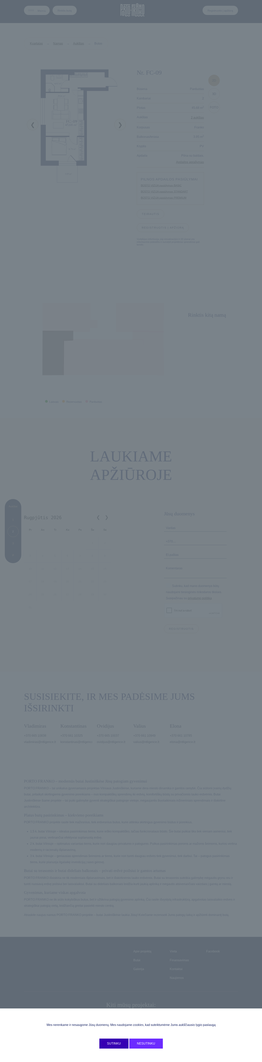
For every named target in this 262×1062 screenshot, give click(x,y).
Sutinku (114, 1043)
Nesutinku (146, 1043)
